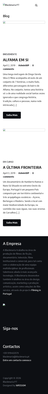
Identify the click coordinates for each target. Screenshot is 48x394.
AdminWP (23, 65)
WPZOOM (21, 385)
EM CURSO (8, 161)
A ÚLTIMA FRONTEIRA (22, 167)
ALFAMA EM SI (15, 60)
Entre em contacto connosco (17, 360)
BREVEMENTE (10, 54)
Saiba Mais (11, 115)
